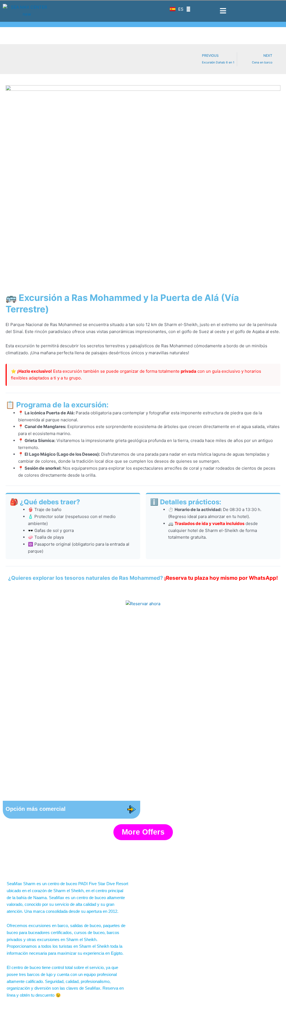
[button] (223, 11)
